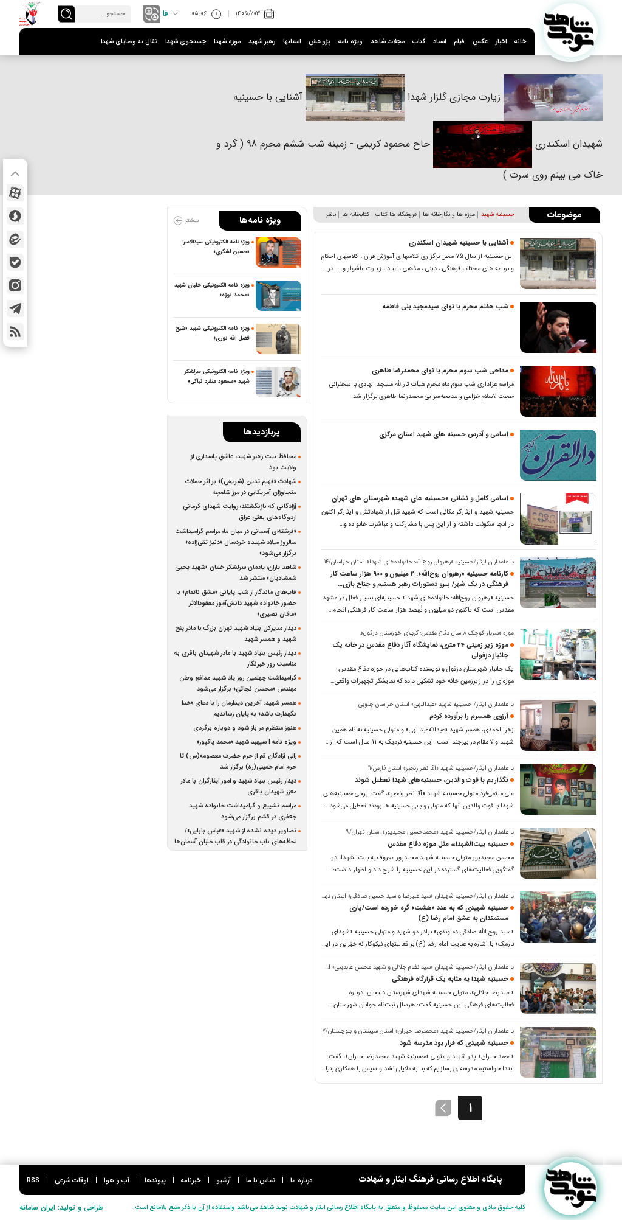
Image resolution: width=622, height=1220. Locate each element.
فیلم (459, 42)
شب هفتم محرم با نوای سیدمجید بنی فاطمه (445, 307)
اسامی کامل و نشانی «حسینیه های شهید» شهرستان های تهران (420, 498)
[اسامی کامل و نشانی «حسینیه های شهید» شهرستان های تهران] (558, 519)
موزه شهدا (227, 42)
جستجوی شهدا (185, 42)
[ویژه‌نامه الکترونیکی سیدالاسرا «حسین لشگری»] (278, 252)
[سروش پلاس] (15, 216)
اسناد (439, 42)
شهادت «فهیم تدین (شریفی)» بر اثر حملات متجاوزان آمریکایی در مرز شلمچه (240, 486)
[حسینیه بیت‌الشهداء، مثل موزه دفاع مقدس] (558, 853)
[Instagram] (15, 285)
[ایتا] (15, 239)
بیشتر (191, 220)
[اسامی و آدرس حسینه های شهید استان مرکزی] (558, 455)
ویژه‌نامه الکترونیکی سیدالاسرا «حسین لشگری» (216, 247)
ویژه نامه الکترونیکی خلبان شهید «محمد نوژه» (212, 290)
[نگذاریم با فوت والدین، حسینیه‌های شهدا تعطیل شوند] (558, 789)
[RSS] (15, 331)
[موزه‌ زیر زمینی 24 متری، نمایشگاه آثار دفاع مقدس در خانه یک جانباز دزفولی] (558, 654)
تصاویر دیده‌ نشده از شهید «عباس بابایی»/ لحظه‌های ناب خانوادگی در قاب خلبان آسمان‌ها (235, 836)
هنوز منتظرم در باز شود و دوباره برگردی (244, 728)
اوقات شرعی (72, 1181)
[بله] (15, 262)
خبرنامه (191, 1181)
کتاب (418, 42)
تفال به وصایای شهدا (129, 42)
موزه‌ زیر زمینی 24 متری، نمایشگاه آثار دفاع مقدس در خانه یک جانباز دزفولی (420, 650)
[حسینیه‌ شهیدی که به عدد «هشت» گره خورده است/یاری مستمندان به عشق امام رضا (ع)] (558, 917)
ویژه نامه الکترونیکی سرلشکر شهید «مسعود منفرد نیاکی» (217, 377)
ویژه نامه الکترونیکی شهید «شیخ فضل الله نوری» (212, 333)
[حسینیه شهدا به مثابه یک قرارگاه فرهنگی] (558, 988)
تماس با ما (260, 1181)
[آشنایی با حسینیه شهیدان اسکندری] (558, 263)
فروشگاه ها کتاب (396, 214)
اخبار (501, 42)
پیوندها (155, 1181)
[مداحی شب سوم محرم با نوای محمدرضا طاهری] (558, 391)
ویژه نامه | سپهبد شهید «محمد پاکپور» (246, 742)
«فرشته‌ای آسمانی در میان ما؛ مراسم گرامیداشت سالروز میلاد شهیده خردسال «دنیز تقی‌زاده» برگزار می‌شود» (235, 542)
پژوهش (319, 42)
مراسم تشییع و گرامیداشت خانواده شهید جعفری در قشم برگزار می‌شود (242, 811)
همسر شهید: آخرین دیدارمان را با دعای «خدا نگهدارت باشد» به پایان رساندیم (239, 708)
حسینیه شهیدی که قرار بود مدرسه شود (454, 1043)
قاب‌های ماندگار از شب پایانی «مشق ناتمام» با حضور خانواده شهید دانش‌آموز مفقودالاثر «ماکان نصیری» (236, 603)
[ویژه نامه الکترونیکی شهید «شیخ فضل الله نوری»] (278, 339)
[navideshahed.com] (571, 30)
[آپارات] (15, 192)
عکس (480, 42)
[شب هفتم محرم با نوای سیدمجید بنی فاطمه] (558, 327)
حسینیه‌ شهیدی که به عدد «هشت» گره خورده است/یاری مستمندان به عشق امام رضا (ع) (428, 913)
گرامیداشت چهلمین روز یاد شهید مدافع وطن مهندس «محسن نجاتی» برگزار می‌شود (237, 683)
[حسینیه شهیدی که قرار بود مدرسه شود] (558, 1052)
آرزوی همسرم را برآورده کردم (468, 716)
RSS (33, 1181)
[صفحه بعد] (443, 1108)
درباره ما (301, 1181)
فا (165, 13)
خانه (520, 42)
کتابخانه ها (355, 214)
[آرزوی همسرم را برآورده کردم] (558, 725)
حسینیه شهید (497, 214)
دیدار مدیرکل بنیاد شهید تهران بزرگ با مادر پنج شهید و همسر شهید (235, 633)
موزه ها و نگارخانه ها (449, 214)
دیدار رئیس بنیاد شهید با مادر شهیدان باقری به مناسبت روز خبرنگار (235, 658)
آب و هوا (116, 1181)
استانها (292, 42)
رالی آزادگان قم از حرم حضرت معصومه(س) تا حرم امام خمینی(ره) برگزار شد (238, 761)
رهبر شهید (261, 42)
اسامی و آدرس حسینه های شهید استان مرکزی (443, 435)
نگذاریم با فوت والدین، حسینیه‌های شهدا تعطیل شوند (431, 780)
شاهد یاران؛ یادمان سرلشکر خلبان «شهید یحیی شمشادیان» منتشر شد (235, 572)
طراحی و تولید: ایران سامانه (61, 1207)
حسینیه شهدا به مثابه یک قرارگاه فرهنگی (450, 979)
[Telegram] (15, 308)
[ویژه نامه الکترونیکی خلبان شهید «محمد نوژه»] (278, 296)
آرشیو (223, 1181)
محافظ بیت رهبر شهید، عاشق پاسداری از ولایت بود (243, 461)
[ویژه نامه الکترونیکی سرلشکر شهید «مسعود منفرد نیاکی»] (278, 382)
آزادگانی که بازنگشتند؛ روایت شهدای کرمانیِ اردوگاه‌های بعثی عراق (239, 511)
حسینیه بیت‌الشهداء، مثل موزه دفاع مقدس (448, 844)
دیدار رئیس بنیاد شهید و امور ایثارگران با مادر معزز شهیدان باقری (238, 786)
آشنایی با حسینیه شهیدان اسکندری (458, 243)
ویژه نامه (350, 42)
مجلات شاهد (388, 42)
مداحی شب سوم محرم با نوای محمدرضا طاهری (440, 371)
